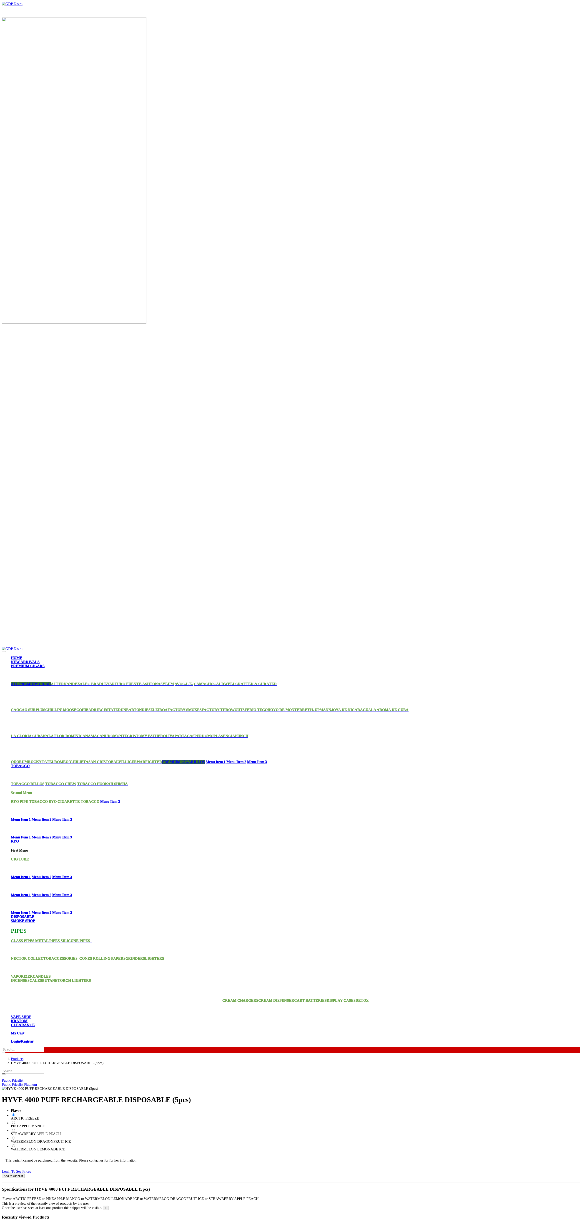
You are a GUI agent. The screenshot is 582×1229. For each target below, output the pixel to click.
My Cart (17, 1033)
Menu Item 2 (236, 762)
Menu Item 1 (216, 762)
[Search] (3, 1052)
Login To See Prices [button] (16, 1171)
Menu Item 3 (257, 762)
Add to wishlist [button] (13, 1176)
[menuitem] (16, 658)
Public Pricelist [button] (12, 1080)
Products (17, 1059)
